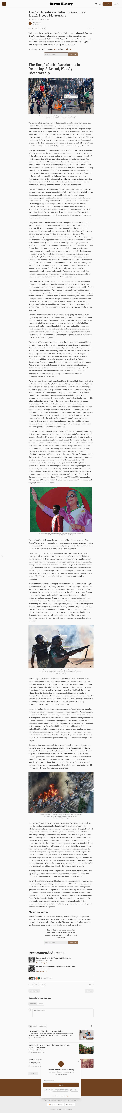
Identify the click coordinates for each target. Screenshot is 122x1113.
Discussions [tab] (42, 1026)
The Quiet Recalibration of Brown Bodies (45, 1031)
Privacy (60, 1100)
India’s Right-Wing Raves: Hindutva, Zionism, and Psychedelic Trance (49, 1046)
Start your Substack (56, 1105)
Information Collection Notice (60, 1091)
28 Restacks (50, 978)
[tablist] (36, 1004)
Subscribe (107, 4)
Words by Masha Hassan (36, 1050)
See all (32, 1073)
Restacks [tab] (40, 1004)
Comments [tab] (33, 1004)
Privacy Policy (74, 1091)
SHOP (55, 49)
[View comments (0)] (37, 28)
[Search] (96, 4)
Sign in (116, 4)
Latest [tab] (35, 1026)
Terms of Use (69, 1089)
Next (88, 991)
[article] (61, 1035)
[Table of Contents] (2, 556)
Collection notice (73, 1100)
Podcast (68, 49)
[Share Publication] (100, 4)
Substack (52, 1109)
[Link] (26, 68)
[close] (78, 1061)
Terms (65, 1100)
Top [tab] (31, 1026)
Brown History (37, 22)
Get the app (69, 1105)
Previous (35, 991)
